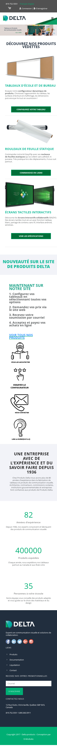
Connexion (26, 8)
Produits (13, 654)
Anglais (31, 3)
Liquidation (15, 665)
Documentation (17, 659)
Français (23, 3)
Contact (13, 670)
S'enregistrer (41, 8)
